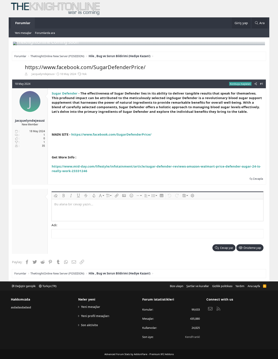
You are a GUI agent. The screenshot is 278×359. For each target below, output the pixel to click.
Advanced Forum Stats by (139, 354)
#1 (261, 84)
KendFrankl (192, 337)
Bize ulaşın (176, 286)
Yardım (239, 286)
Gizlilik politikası (222, 286)
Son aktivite (89, 325)
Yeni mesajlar (23, 33)
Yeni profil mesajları (95, 316)
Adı (53, 225)
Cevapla (258, 179)
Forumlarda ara (45, 33)
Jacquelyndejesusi (43, 74)
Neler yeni (86, 299)
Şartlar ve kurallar (197, 286)
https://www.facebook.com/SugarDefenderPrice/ (111, 134)
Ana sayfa (254, 286)
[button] (55, 195)
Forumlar (22, 23)
